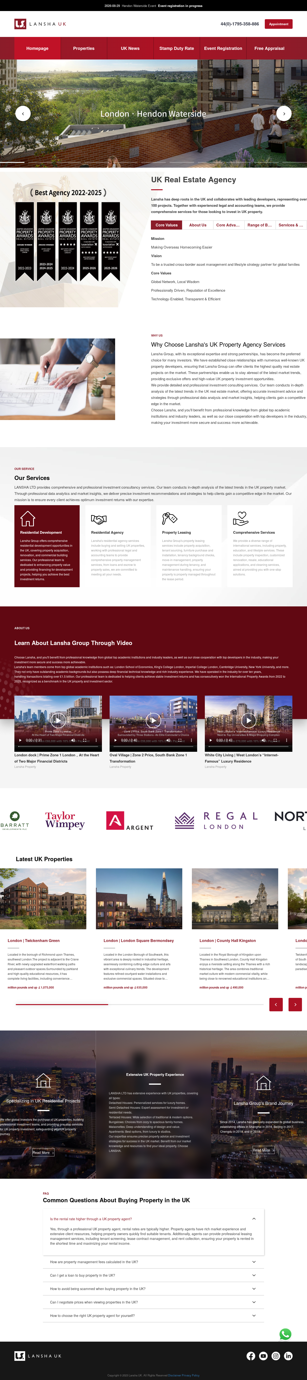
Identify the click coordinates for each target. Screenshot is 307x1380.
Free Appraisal (269, 48)
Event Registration (223, 48)
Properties (83, 48)
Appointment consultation (278, 25)
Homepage (37, 48)
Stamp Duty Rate (176, 48)
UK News (130, 48)
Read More (43, 1152)
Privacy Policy (191, 1375)
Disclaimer (174, 1375)
